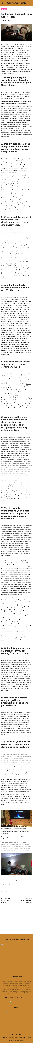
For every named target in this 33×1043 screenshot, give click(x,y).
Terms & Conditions (19, 1040)
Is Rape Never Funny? (26, 901)
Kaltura (28, 384)
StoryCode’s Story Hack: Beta (12, 50)
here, (6, 58)
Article (4, 9)
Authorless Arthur (5, 901)
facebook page (18, 662)
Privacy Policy (22, 1037)
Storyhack (17, 880)
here (3, 58)
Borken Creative (7, 981)
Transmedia (7, 885)
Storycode (6, 880)
